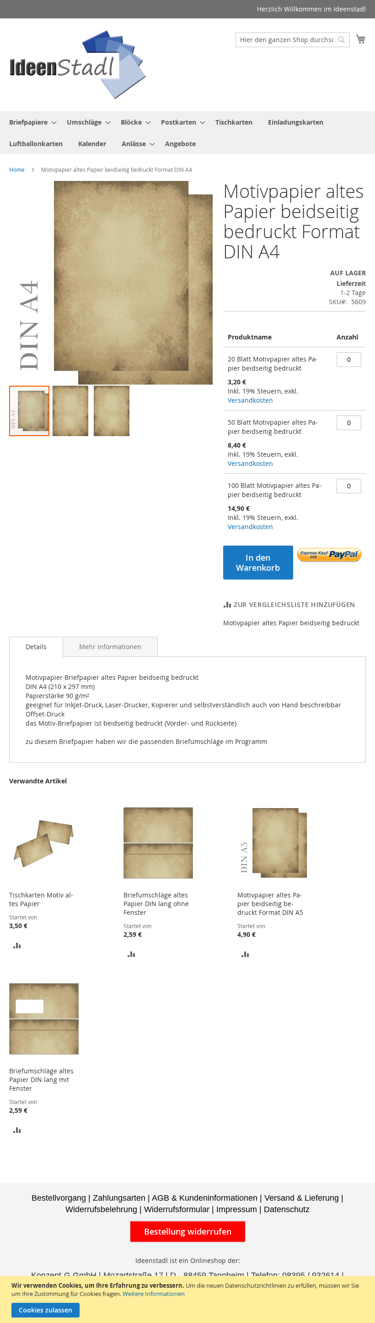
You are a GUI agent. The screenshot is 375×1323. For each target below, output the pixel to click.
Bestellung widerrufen (187, 1231)
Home (17, 169)
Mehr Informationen (110, 646)
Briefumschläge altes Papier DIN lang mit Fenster (41, 1079)
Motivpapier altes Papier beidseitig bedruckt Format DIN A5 (270, 904)
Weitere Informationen (154, 1294)
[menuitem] (30, 122)
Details (36, 646)
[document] (188, 1299)
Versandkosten (250, 400)
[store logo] (77, 64)
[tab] (36, 647)
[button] (70, 411)
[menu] (187, 132)
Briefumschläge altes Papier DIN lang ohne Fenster (156, 904)
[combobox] (293, 40)
